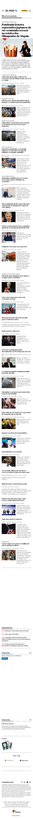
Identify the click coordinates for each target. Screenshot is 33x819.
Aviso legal (19, 802)
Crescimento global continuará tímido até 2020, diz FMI (16, 372)
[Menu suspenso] (3, 10)
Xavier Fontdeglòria (7, 475)
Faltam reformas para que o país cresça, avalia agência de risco (14, 499)
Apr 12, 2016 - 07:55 (18, 280)
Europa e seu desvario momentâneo (14, 433)
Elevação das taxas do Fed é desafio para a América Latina (15, 318)
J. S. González (5, 184)
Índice (19, 805)
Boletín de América (8, 723)
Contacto (5, 802)
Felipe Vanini (5, 503)
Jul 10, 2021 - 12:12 (20, 59)
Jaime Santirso (5, 129)
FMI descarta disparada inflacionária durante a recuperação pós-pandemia (16, 101)
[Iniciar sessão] (30, 10)
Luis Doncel (4, 249)
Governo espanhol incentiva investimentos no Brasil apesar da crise (16, 350)
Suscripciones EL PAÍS (23, 804)
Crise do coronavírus (7, 147)
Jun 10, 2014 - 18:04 (13, 486)
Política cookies (25, 802)
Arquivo (4, 738)
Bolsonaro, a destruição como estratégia (16, 631)
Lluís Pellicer (5, 83)
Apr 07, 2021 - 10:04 (17, 105)
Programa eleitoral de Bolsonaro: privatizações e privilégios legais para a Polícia (15, 645)
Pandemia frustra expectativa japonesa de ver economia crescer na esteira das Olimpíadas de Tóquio (16, 30)
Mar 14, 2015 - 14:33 (16, 396)
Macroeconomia (9, 16)
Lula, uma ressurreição (12, 634)
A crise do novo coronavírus (9, 75)
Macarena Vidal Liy (6, 59)
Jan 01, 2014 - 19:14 (18, 548)
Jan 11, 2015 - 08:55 (14, 454)
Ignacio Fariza (5, 105)
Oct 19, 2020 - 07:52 (18, 129)
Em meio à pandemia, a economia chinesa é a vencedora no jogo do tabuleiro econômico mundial (14, 150)
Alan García (4, 486)
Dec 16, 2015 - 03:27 (23, 322)
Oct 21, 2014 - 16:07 (21, 475)
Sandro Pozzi (5, 210)
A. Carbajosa (12, 184)
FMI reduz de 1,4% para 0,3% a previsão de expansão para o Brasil (16, 413)
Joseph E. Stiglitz (6, 436)
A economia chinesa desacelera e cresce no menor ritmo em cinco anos (16, 471)
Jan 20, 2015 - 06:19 (18, 417)
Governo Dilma (5, 541)
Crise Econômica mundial (8, 176)
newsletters (6, 653)
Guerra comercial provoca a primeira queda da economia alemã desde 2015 (16, 227)
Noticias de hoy (24, 805)
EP (2, 230)
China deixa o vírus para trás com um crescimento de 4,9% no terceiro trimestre (15, 124)
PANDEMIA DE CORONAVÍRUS (8, 98)
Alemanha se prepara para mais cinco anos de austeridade (16, 393)
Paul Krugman (5, 334)
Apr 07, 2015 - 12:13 (18, 376)
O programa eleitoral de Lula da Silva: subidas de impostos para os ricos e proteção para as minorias (16, 639)
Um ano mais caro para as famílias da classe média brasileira (15, 544)
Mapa (16, 804)
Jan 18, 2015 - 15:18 (16, 436)
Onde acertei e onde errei (10, 331)
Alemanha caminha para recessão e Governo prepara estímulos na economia (15, 180)
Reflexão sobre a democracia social (14, 484)
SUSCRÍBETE (24, 10)
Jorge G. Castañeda (6, 522)
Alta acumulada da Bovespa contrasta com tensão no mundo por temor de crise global (16, 205)
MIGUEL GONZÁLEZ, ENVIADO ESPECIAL (10, 354)
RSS (17, 805)
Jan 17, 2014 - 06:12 (17, 522)
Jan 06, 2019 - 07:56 (18, 210)
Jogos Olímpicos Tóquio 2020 (9, 22)
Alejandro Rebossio (6, 322)
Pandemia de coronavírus (8, 121)
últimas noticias (7, 627)
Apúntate (4, 658)
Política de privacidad (9, 804)
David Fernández (5, 302)
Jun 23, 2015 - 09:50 (14, 334)
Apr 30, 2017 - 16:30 (16, 249)
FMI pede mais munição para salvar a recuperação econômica (15, 276)
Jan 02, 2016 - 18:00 (18, 302)
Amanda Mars (5, 280)
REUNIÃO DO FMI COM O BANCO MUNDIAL (11, 274)
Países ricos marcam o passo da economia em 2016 (13, 298)
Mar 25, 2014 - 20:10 (18, 503)
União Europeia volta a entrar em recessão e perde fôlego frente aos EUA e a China (16, 78)
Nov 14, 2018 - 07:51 (11, 230)
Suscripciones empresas (10, 805)
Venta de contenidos (12, 802)
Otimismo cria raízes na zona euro (14, 247)
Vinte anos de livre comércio (12, 519)
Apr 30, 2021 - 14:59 (18, 83)
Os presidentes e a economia (12, 452)
